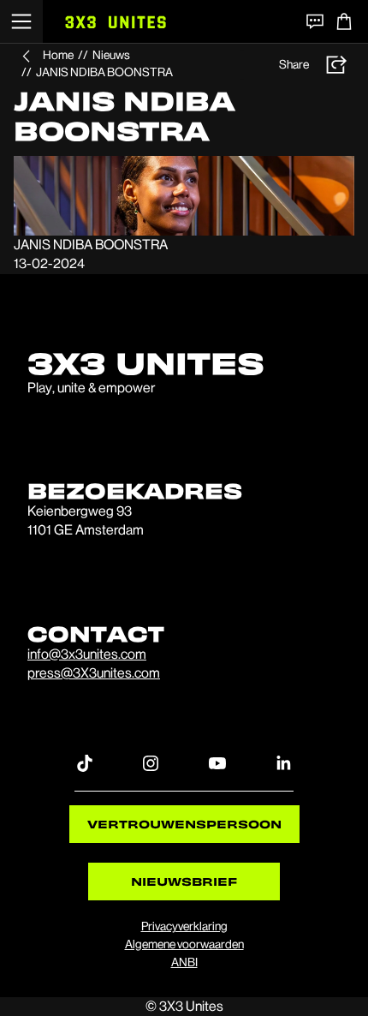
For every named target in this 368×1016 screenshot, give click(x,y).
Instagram (150, 762)
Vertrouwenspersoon (184, 823)
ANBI (184, 962)
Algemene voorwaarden (184, 944)
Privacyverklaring (184, 926)
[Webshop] (344, 21)
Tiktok (84, 762)
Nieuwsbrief (184, 881)
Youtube (217, 762)
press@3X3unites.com (93, 673)
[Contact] (315, 21)
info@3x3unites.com (86, 654)
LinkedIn (283, 762)
